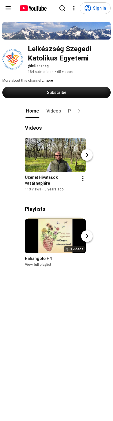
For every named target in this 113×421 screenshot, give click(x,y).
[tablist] (56, 111)
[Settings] (73, 8)
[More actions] (83, 178)
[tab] (32, 111)
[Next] (87, 155)
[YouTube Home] (33, 8)
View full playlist (38, 265)
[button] (79, 111)
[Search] (62, 8)
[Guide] (8, 8)
